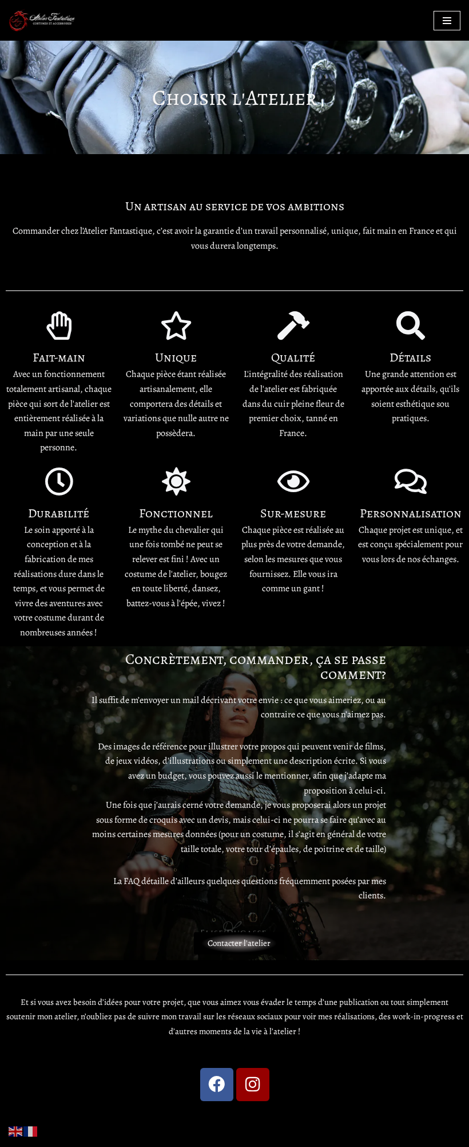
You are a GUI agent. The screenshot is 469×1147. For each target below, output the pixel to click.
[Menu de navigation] (447, 20)
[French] (30, 1130)
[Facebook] (216, 1084)
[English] (16, 1130)
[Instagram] (252, 1084)
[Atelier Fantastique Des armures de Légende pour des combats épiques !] (43, 20)
